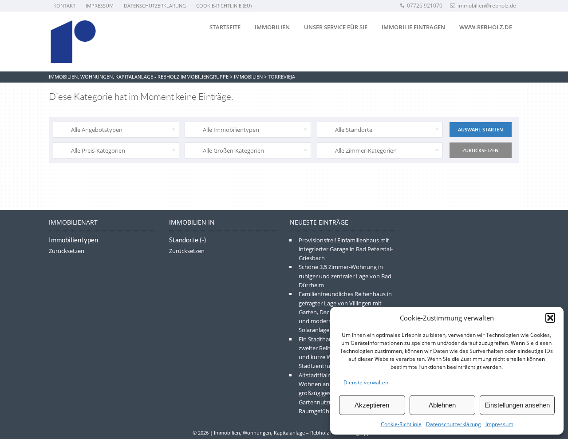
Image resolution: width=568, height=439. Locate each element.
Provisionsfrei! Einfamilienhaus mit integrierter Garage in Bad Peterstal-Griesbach (346, 249)
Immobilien (272, 27)
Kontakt (64, 5)
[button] (550, 317)
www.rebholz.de (485, 27)
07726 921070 (424, 5)
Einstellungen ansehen (517, 405)
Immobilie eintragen (413, 27)
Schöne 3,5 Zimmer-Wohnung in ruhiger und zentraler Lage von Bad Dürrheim (345, 276)
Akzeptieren (372, 405)
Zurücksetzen (66, 251)
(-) (203, 240)
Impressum (499, 424)
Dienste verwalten (365, 382)
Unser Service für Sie (335, 27)
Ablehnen (442, 405)
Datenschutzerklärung (453, 424)
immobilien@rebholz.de (487, 5)
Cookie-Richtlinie (401, 424)
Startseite (225, 27)
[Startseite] (73, 41)
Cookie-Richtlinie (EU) (224, 5)
